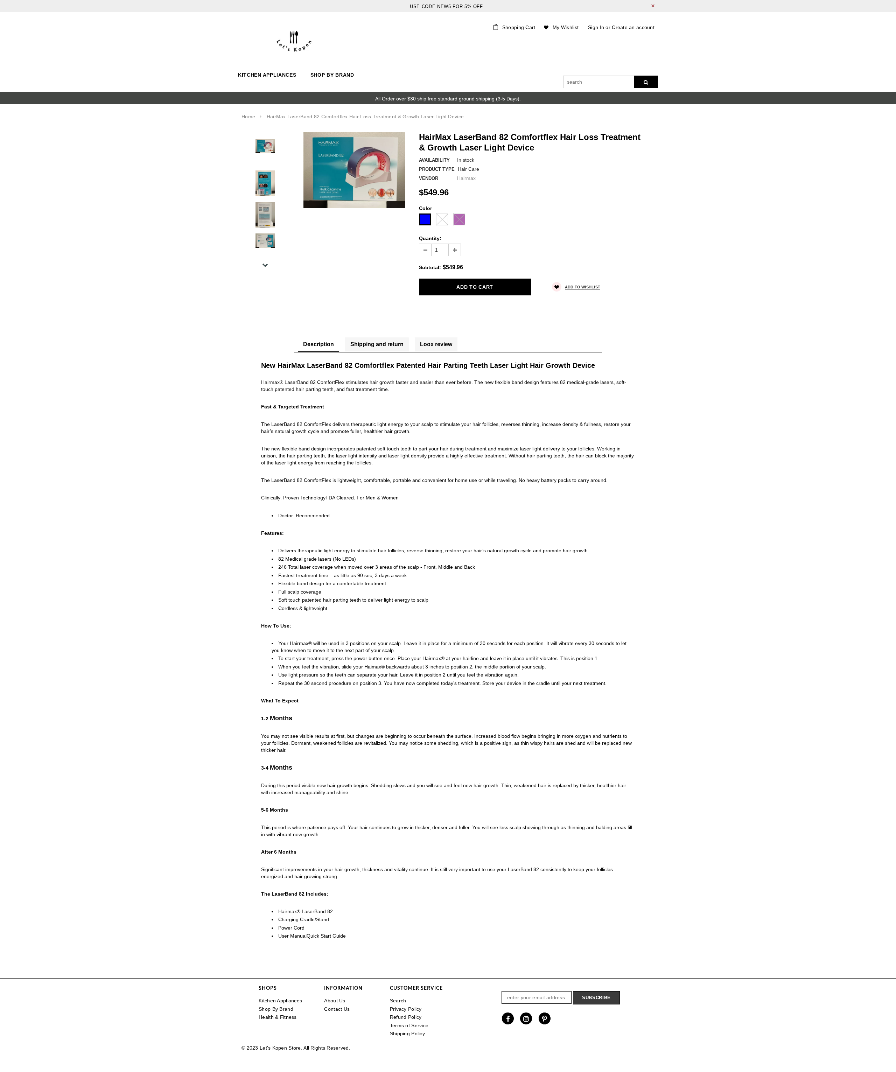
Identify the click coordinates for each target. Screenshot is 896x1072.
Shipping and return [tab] (377, 344)
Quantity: (430, 238)
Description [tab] (318, 344)
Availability (434, 160)
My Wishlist (566, 27)
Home (248, 116)
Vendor (428, 178)
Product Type (437, 169)
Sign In (596, 27)
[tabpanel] (447, 655)
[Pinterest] (544, 1018)
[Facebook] (508, 1018)
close (652, 5)
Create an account (633, 27)
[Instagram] (526, 1018)
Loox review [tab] (436, 344)
